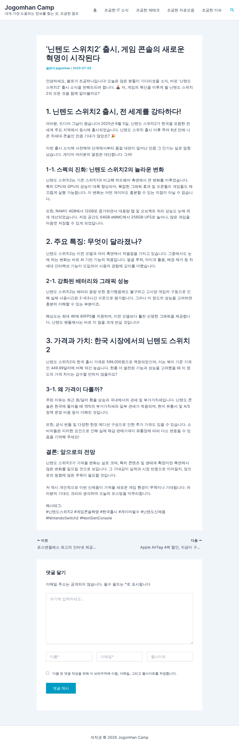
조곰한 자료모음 (180, 10)
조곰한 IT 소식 (116, 10)
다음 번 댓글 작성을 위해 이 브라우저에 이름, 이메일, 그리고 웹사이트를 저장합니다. (115, 673)
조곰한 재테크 (148, 10)
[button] (232, 10)
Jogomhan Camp (29, 7)
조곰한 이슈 (212, 10)
